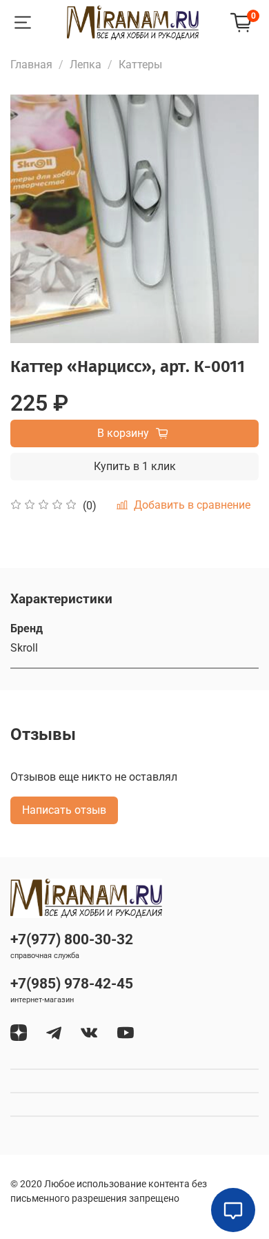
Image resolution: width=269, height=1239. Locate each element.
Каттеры (140, 64)
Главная (31, 64)
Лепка (85, 64)
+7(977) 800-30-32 (71, 939)
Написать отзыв (64, 810)
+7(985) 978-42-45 (71, 983)
